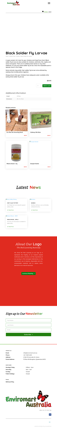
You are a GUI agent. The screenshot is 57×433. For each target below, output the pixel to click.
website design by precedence (42, 426)
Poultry (18, 56)
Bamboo (33, 203)
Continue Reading (27, 273)
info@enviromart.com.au (30, 353)
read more (11, 210)
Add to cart (46, 85)
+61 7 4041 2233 (27, 355)
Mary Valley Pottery (12, 203)
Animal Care (12, 56)
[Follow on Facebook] (50, 414)
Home (7, 56)
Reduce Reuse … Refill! (12, 219)
